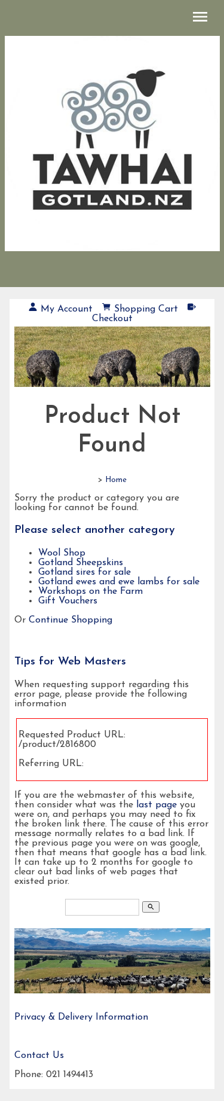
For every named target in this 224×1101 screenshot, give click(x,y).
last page (156, 805)
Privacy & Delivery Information (81, 1017)
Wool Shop (61, 553)
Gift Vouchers (67, 601)
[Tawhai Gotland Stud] (112, 363)
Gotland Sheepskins (80, 563)
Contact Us (39, 1055)
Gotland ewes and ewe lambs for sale (119, 582)
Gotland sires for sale (84, 572)
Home (116, 480)
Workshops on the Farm (90, 591)
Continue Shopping (70, 620)
